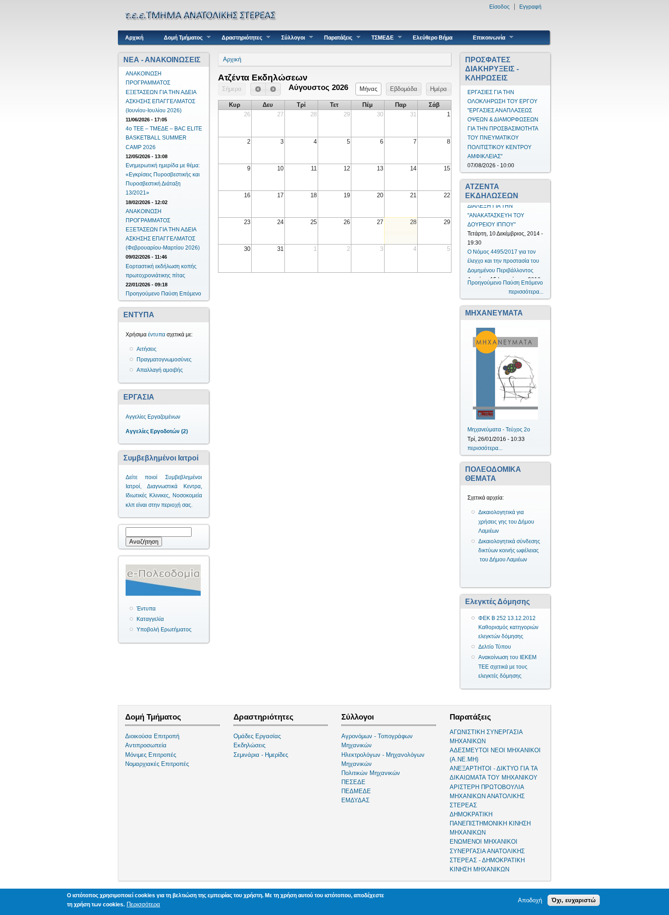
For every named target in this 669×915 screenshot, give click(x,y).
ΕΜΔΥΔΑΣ (355, 800)
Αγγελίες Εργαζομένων (153, 417)
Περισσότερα (143, 904)
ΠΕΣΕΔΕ (353, 782)
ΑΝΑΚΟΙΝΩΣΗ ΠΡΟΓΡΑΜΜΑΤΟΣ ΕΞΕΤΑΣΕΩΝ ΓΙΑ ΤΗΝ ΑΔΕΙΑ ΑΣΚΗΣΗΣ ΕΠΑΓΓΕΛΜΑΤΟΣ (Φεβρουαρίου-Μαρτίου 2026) (163, 229)
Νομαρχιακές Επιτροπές (157, 763)
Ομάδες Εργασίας (257, 736)
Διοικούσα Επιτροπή (152, 736)
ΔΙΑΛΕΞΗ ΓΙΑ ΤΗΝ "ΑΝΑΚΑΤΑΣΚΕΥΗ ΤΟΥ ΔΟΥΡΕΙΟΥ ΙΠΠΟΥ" (495, 218)
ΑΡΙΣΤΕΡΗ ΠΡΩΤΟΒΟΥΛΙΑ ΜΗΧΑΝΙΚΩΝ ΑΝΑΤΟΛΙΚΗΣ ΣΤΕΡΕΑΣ (487, 796)
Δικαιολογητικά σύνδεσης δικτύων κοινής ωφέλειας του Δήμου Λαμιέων (509, 550)
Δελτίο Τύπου (494, 647)
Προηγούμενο (143, 293)
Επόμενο (190, 293)
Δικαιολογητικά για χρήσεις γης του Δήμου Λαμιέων (506, 521)
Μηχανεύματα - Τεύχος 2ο (498, 429)
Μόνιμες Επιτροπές (150, 754)
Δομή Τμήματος (180, 37)
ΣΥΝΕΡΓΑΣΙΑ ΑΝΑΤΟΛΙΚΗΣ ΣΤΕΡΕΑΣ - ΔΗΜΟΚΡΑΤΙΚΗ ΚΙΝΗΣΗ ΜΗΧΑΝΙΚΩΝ (487, 860)
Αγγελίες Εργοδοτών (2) (157, 431)
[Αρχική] (202, 25)
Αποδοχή (530, 900)
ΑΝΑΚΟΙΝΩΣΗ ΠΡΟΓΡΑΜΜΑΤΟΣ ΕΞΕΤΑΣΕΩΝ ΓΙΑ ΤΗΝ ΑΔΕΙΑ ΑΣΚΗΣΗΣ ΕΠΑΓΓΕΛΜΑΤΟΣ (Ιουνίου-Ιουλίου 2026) (161, 92)
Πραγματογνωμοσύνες (164, 359)
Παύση (169, 293)
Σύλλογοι (289, 37)
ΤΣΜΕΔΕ (379, 37)
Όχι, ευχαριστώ (574, 900)
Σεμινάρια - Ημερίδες (260, 754)
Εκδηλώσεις (249, 745)
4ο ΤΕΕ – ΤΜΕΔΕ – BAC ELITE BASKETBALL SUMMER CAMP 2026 (164, 137)
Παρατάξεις (334, 37)
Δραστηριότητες (238, 37)
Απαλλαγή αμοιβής (160, 370)
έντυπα (156, 334)
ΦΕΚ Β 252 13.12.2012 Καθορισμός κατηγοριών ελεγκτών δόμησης (508, 627)
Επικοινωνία (485, 37)
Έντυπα (146, 608)
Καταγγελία (150, 619)
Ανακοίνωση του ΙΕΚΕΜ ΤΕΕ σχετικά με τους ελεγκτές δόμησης (507, 666)
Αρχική (134, 38)
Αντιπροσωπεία (146, 745)
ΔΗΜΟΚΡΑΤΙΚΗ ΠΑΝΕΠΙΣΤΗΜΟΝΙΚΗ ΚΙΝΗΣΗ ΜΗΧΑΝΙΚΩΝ (490, 823)
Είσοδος (499, 7)
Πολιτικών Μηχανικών (370, 773)
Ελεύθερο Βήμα (432, 38)
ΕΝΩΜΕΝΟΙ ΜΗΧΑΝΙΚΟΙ (483, 841)
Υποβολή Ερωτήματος (164, 629)
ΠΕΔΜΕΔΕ (356, 791)
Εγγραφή (530, 7)
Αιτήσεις (147, 349)
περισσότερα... (525, 292)
